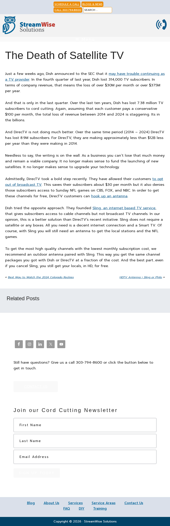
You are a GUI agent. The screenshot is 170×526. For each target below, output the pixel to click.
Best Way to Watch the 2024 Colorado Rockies (41, 277)
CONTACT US (35, 386)
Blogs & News (92, 4)
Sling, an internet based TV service (124, 208)
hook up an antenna (109, 196)
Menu (88, 39)
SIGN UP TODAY (37, 473)
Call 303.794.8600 (67, 10)
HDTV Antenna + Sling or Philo (141, 277)
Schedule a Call (66, 4)
